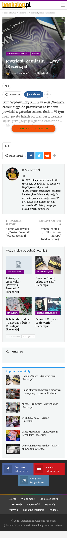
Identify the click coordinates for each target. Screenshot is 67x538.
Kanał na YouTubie (33, 509)
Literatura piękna (14, 272)
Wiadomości (28, 498)
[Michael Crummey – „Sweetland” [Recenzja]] (13, 407)
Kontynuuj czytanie (33, 128)
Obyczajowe (12, 313)
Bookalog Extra (49, 498)
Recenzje (35, 54)
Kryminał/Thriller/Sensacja (48, 313)
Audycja (13, 509)
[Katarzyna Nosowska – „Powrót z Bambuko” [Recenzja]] (19, 265)
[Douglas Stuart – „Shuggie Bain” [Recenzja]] (48, 265)
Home (12, 498)
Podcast (53, 509)
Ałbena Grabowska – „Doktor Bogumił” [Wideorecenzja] (18, 232)
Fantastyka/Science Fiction (18, 54)
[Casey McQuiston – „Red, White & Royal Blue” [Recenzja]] (13, 435)
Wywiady (50, 504)
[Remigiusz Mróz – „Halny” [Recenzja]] (13, 421)
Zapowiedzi (33, 504)
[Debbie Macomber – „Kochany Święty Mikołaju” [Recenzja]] (19, 306)
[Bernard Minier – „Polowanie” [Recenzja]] (48, 306)
